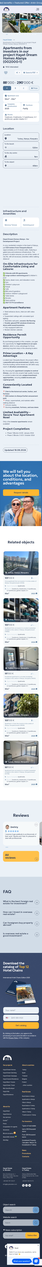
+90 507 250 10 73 (27, 1181)
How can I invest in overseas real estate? (17, 913)
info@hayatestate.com (10, 1184)
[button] (7, 34)
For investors (27, 1121)
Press (5, 1123)
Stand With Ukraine (9, 1137)
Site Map (5, 1140)
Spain (24, 1073)
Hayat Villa (6, 1091)
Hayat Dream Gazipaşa (10, 1076)
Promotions (26, 1153)
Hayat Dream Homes (9, 1069)
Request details (21, 492)
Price (35, 88)
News (24, 1150)
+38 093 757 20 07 (9, 1181)
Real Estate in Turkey (28, 1105)
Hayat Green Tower (9, 1085)
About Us (6, 1106)
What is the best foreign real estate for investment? (18, 902)
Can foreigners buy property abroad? (18, 924)
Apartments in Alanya (28, 1099)
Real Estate (26, 1092)
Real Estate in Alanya (28, 1096)
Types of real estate (29, 1126)
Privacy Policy (13, 1038)
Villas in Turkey (26, 1112)
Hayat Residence (8, 1094)
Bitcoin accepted (8, 1133)
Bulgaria (24, 1079)
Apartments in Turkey (28, 1108)
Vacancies (6, 1130)
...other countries (27, 1085)
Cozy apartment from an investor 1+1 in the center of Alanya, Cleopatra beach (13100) (21, 582)
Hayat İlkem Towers (9, 1082)
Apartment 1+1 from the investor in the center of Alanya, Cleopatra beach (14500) (19, 724)
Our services (7, 1117)
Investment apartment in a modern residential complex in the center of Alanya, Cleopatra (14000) (20, 677)
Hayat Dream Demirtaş (10, 1073)
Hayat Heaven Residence (11, 1079)
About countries (28, 1065)
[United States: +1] (7, 1017)
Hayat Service (7, 1114)
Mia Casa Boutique (8, 1088)
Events (5, 1120)
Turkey (24, 1069)
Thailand (24, 1076)
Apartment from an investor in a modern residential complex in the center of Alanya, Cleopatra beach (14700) (20, 772)
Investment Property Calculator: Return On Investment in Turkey (29, 1142)
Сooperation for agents (10, 1127)
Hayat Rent (6, 1111)
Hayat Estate (7, 40)
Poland (24, 1082)
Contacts (25, 1156)
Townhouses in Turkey (29, 1115)
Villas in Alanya (26, 1102)
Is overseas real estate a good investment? (15, 934)
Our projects (7, 1065)
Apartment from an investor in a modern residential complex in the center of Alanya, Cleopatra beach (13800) (20, 629)
